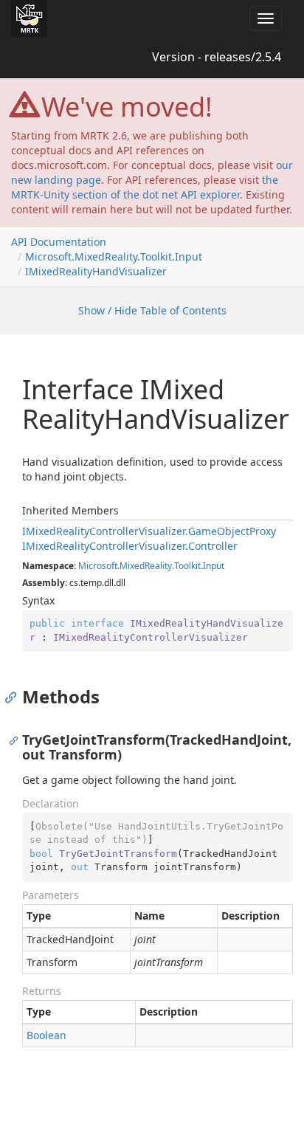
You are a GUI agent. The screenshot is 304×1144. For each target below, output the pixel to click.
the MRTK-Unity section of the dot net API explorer (144, 187)
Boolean (46, 1035)
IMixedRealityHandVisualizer (96, 271)
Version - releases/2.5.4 (216, 57)
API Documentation (58, 242)
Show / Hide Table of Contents (152, 310)
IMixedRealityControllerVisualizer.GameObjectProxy (149, 531)
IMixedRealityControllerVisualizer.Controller (130, 546)
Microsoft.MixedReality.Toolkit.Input (113, 256)
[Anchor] (14, 696)
